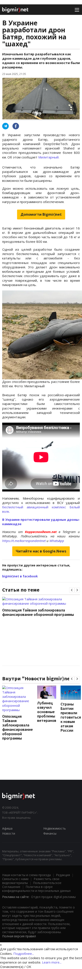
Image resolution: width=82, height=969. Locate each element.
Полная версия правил (19, 936)
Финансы (49, 833)
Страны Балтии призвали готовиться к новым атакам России (71, 717)
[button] (71, 590)
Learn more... (51, 962)
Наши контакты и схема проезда (26, 875)
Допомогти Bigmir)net (41, 214)
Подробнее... (23, 953)
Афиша (7, 828)
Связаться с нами (15, 879)
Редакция (63, 875)
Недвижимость (54, 828)
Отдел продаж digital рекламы (53, 897)
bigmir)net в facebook (20, 576)
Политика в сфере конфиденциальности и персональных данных (36, 889)
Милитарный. (48, 157)
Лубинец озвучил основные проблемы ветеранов (46, 711)
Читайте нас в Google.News (41, 551)
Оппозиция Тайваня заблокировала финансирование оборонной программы (38, 612)
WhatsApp (56, 540)
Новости (8, 833)
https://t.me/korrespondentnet (24, 540)
